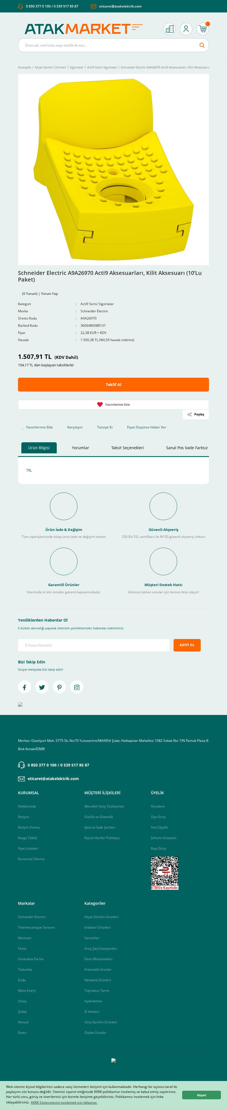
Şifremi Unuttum (163, 837)
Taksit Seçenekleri (127, 447)
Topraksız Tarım (96, 990)
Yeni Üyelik (159, 827)
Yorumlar (80, 447)
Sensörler (91, 938)
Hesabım (158, 806)
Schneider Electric (94, 311)
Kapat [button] (201, 1095)
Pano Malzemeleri (98, 959)
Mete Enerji (27, 990)
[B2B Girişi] (169, 29)
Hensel (23, 1022)
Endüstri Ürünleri (97, 927)
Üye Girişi (158, 816)
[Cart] (203, 29)
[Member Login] (186, 29)
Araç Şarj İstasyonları (100, 948)
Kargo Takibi (27, 837)
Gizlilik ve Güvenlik (98, 816)
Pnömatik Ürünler (98, 969)
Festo (22, 948)
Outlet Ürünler (95, 1032)
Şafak (22, 1011)
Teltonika (25, 969)
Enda (22, 980)
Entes (22, 1032)
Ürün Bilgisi (39, 447)
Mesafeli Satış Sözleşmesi (104, 806)
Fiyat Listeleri (28, 848)
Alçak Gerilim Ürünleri (101, 916)
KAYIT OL (187, 645)
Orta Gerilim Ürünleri (100, 1022)
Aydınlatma (93, 1001)
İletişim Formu (29, 827)
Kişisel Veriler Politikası (102, 837)
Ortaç (22, 1001)
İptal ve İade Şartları (99, 827)
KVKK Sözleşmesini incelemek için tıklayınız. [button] (64, 1102)
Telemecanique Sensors (36, 927)
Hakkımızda (27, 806)
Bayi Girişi (158, 848)
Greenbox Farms (31, 959)
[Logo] (86, 29)
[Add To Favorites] (113, 405)
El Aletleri (91, 1011)
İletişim (23, 816)
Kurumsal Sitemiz (31, 859)
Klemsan (24, 938)
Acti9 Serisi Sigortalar (97, 303)
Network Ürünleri (97, 980)
